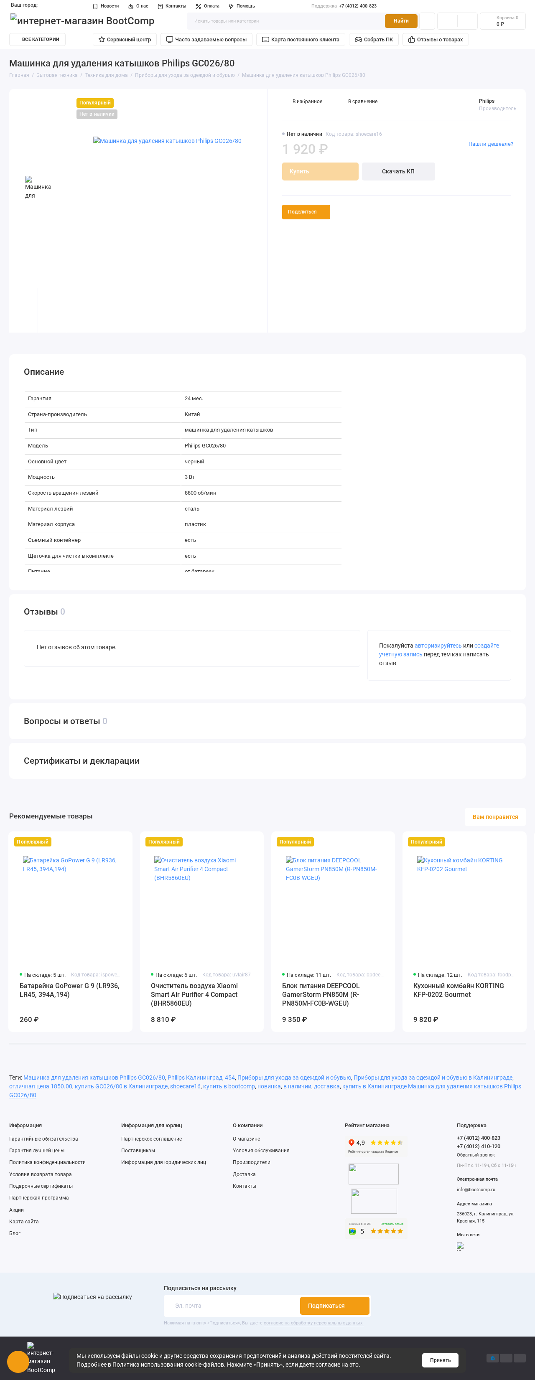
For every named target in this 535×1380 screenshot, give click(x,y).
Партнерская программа (39, 1198)
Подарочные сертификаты (41, 1186)
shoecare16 (185, 1086)
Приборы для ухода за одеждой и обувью (294, 1077)
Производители (251, 1162)
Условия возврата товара (40, 1174)
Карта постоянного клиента (305, 39)
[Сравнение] (447, 21)
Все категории (40, 39)
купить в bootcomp (229, 1086)
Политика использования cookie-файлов (168, 1364)
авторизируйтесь (438, 645)
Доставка (244, 1174)
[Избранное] (467, 21)
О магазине (246, 1139)
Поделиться (302, 212)
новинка (269, 1086)
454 (230, 1077)
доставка (327, 1086)
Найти (401, 21)
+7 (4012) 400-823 (344, 6)
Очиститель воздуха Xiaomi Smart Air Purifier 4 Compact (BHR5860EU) (194, 994)
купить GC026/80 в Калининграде (121, 1086)
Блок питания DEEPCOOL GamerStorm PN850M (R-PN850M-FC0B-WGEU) (321, 994)
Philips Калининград (195, 1077)
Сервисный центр (129, 39)
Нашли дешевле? (491, 144)
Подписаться (326, 1305)
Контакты (176, 6)
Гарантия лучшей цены (36, 1151)
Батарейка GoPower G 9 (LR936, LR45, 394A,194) (70, 990)
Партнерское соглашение (151, 1139)
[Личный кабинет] (427, 21)
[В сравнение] (109, 842)
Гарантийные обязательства (43, 1139)
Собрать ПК (378, 39)
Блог (14, 1233)
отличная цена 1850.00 (40, 1086)
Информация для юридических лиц (163, 1162)
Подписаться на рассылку (200, 1288)
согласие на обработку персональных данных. (314, 1323)
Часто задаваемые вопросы (211, 39)
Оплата (211, 6)
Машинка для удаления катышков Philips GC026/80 (94, 1077)
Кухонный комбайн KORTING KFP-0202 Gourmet (458, 990)
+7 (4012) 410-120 (478, 1146)
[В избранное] (122, 842)
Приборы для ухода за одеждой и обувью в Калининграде (433, 1077)
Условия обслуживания (261, 1151)
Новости (110, 6)
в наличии (297, 1086)
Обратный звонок (476, 1155)
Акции (16, 1210)
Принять (440, 1360)
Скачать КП (398, 171)
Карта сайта (24, 1222)
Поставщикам (138, 1151)
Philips (486, 101)
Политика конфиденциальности (47, 1162)
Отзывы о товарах (440, 39)
